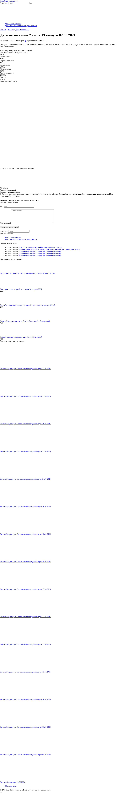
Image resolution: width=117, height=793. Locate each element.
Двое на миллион (22, 30)
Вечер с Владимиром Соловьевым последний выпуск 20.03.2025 (25, 506)
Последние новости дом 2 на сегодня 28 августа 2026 (21, 289)
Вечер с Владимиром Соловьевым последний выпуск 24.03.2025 (25, 479)
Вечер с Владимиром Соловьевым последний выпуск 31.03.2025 (25, 369)
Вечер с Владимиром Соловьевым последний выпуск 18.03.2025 (25, 562)
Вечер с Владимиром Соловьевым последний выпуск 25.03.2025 (25, 451)
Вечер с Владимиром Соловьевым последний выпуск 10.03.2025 (25, 699)
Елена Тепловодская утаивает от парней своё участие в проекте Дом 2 (27, 305)
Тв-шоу (11, 30)
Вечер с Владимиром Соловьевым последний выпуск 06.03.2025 (25, 727)
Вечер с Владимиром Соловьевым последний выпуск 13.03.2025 (25, 617)
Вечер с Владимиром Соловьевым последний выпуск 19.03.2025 (25, 534)
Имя (1, 206)
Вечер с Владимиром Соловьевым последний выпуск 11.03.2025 (25, 672)
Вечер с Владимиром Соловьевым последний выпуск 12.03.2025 (25, 644)
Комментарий (5, 223)
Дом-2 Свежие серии (13, 24)
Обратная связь (10, 786)
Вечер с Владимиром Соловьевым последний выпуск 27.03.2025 (25, 396)
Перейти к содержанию (9, 1)
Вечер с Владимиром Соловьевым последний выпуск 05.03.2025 (25, 755)
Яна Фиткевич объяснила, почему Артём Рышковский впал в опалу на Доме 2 (49, 249)
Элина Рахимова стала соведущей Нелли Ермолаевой (40, 251)
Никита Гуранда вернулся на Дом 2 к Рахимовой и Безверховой (25, 321)
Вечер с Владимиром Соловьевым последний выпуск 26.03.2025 (25, 424)
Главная (3, 30)
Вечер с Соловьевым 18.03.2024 (12, 782)
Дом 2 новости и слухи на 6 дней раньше (21, 26)
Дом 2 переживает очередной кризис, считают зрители (40, 247)
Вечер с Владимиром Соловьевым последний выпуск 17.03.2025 (25, 589)
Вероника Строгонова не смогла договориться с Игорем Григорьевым (27, 273)
